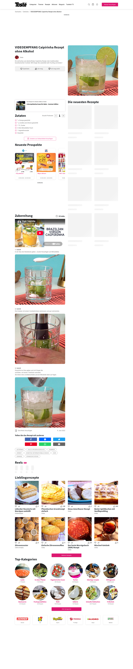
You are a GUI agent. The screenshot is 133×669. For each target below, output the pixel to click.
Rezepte (47, 4)
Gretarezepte (19, 513)
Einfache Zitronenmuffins (52, 545)
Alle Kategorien (66, 609)
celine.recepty (19, 547)
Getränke (26, 12)
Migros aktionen (42, 173)
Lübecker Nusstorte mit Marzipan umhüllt (25, 510)
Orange (19, 456)
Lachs (22, 580)
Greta (21, 57)
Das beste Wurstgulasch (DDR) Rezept (78, 546)
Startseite (18, 12)
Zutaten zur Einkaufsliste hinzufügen (41, 138)
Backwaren (22, 602)
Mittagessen (110, 580)
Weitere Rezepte (66, 555)
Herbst (19, 453)
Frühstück (110, 602)
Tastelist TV (70, 4)
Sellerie (75, 602)
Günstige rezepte (93, 580)
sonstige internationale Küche (37, 453)
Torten (75, 580)
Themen (40, 4)
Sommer (52, 449)
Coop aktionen (19, 173)
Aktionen (54, 4)
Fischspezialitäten (40, 602)
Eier (54, 453)
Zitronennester (21, 545)
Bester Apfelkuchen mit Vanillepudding (104, 510)
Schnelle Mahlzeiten (93, 602)
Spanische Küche (32, 456)
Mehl (57, 602)
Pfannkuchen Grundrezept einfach (53, 510)
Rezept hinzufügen (110, 4)
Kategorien (33, 4)
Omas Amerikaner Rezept (79, 509)
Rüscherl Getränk (101, 545)
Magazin (62, 4)
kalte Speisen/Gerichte (36, 449)
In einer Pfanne (40, 580)
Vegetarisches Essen (58, 580)
